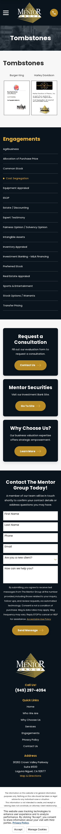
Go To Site (27, 406)
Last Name (12, 524)
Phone (9, 535)
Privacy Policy (30, 739)
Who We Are (30, 713)
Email (8, 546)
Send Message (28, 630)
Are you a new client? (18, 557)
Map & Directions (30, 776)
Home (30, 706)
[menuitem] (30, 149)
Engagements (30, 733)
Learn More (27, 451)
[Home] (29, 13)
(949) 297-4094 (30, 690)
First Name (12, 513)
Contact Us (27, 365)
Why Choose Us (30, 720)
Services (30, 726)
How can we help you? (19, 568)
